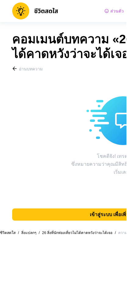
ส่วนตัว (117, 11)
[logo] (35, 11)
